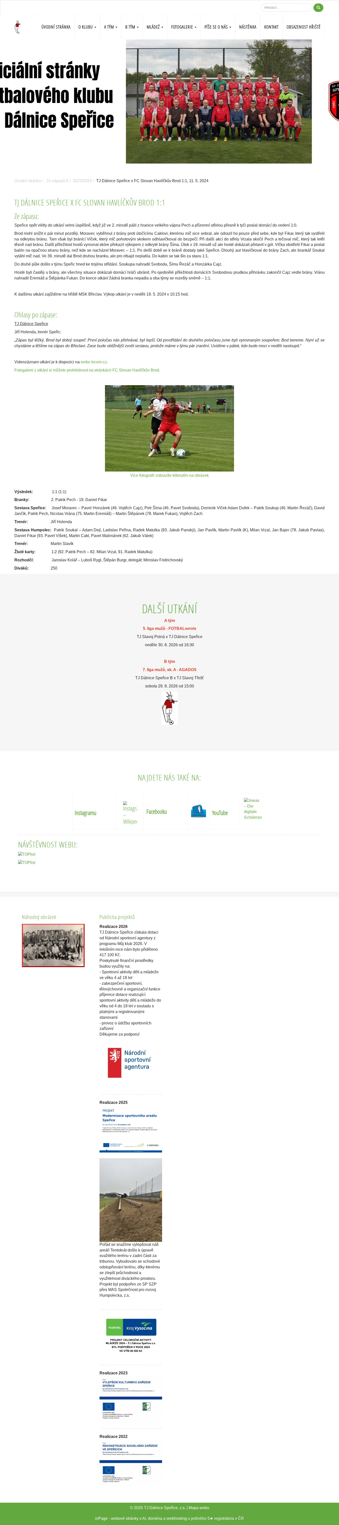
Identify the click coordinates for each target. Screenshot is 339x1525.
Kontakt (271, 27)
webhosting (177, 1518)
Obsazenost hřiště (304, 27)
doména (155, 1518)
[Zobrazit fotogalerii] (53, 945)
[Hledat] (318, 7)
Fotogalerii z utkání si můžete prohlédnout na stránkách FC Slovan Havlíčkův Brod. (87, 370)
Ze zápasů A (57, 181)
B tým (130, 27)
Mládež (154, 27)
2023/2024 (82, 181)
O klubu (86, 27)
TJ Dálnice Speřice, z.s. (165, 1508)
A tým (109, 27)
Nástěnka (247, 27)
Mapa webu (199, 1508)
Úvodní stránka (55, 27)
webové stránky (124, 1518)
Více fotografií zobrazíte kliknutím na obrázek (170, 475)
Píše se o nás (216, 27)
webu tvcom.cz (94, 362)
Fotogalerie (182, 27)
